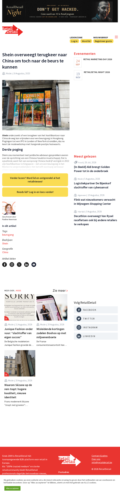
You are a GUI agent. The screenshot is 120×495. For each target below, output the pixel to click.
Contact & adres (100, 455)
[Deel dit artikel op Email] (33, 264)
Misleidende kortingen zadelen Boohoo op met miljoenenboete (51, 333)
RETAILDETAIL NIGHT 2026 (97, 72)
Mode (8, 73)
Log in (74, 41)
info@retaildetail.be (102, 462)
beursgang (8, 234)
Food (80, 162)
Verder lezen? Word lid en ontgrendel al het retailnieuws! (35, 179)
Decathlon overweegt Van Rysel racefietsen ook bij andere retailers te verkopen (95, 220)
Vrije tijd (81, 211)
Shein (5, 243)
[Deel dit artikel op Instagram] (12, 264)
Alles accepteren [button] (12, 488)
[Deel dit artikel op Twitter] (19, 264)
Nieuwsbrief (100, 37)
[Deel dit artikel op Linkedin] (26, 264)
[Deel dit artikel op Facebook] (4, 264)
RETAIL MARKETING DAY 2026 (97, 59)
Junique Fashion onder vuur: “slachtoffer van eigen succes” (18, 333)
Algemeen (82, 195)
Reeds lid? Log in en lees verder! (35, 192)
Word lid (86, 41)
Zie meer (59, 290)
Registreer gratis (103, 41)
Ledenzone (76, 37)
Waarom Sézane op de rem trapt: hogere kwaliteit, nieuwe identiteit (18, 391)
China (5, 252)
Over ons (96, 459)
